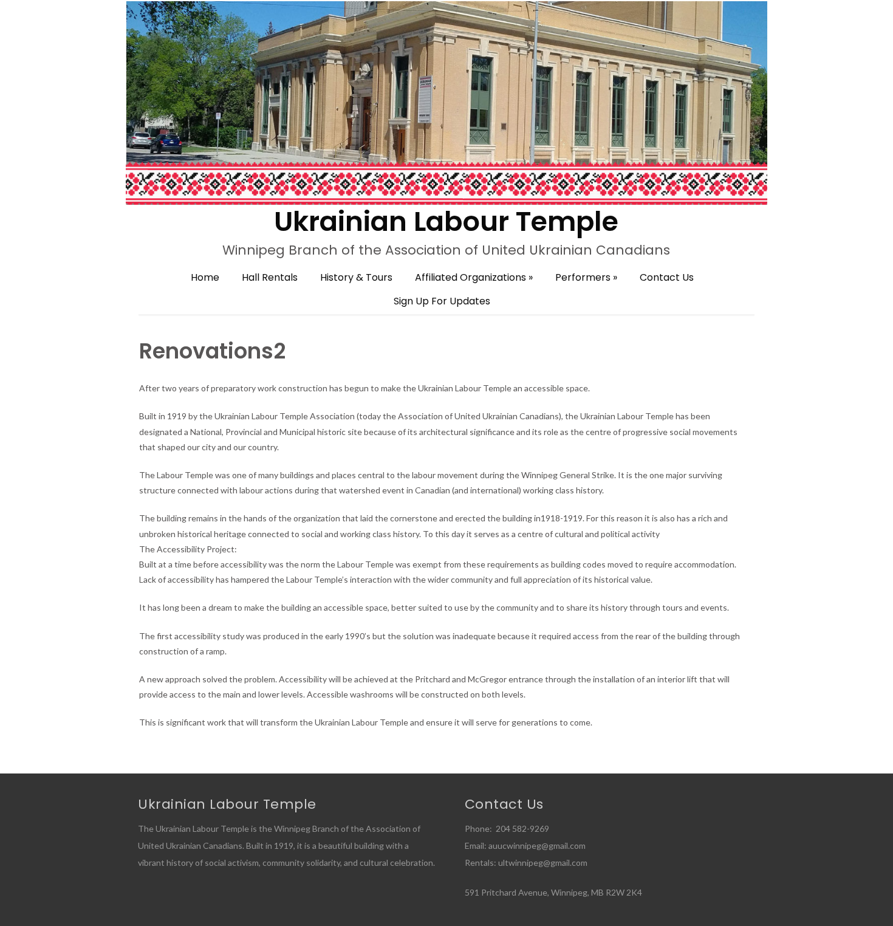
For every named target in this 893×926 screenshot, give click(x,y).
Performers (586, 277)
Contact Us (667, 277)
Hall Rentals (270, 277)
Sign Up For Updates (442, 301)
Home (205, 277)
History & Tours (356, 277)
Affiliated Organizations (474, 277)
